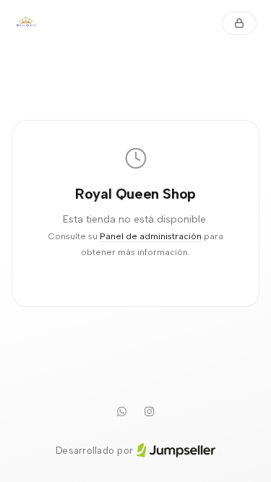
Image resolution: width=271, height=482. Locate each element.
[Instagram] (150, 412)
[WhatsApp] (122, 412)
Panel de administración (151, 236)
